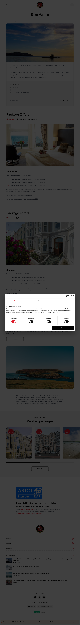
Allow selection (40, 328)
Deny (17, 328)
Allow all (63, 328)
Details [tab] (40, 300)
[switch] (31, 321)
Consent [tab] (16, 300)
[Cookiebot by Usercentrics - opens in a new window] (67, 296)
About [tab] (63, 300)
